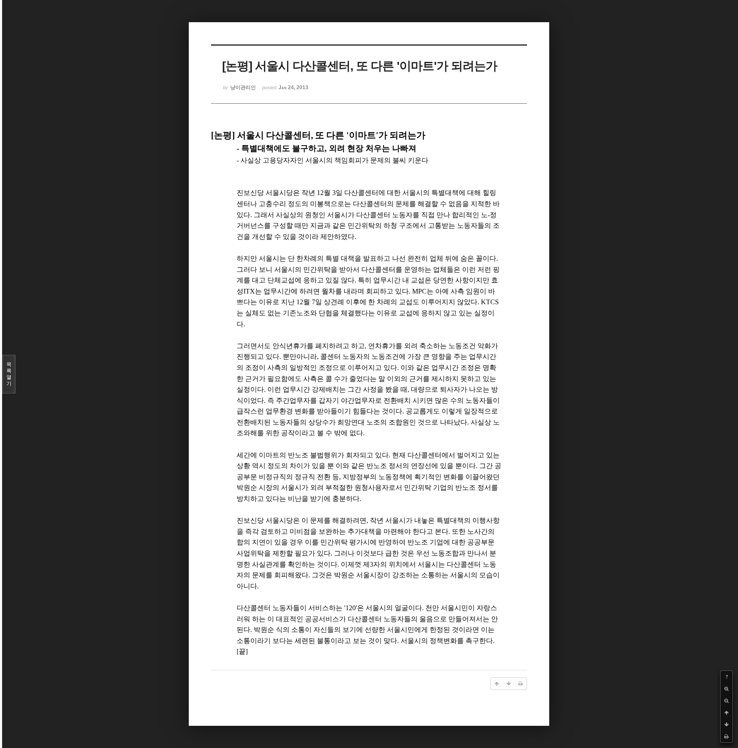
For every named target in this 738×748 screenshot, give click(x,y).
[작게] (726, 701)
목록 (9, 374)
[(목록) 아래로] (726, 725)
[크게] (726, 689)
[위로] (726, 713)
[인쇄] (726, 736)
